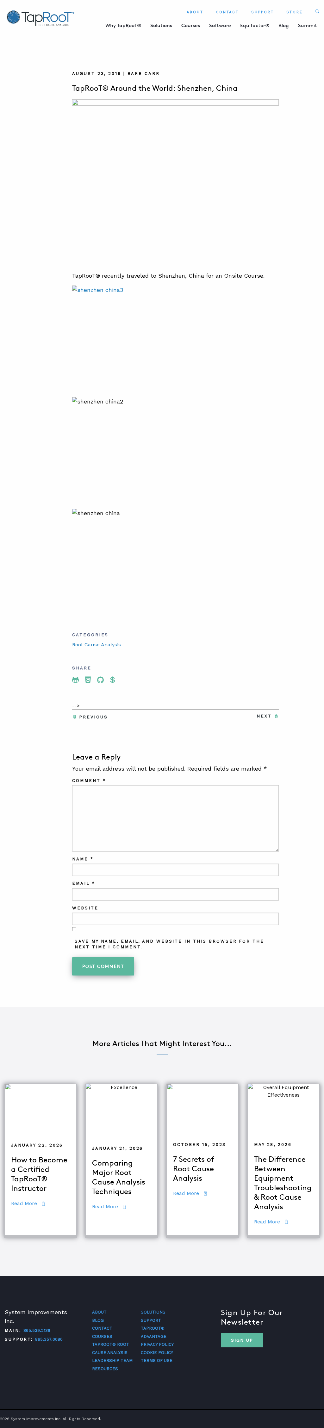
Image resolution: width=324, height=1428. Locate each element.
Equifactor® (254, 25)
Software (220, 25)
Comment (89, 780)
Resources (105, 1368)
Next (264, 716)
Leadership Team (112, 1360)
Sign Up (242, 1340)
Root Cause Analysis (96, 645)
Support (262, 12)
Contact (227, 12)
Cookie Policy (157, 1352)
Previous (93, 717)
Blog (283, 25)
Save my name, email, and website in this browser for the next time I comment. (169, 944)
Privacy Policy (157, 1344)
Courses (190, 25)
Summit (307, 25)
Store (294, 12)
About (195, 12)
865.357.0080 (49, 1339)
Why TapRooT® (123, 25)
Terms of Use (156, 1360)
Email (83, 883)
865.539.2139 (36, 1330)
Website (85, 908)
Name (82, 859)
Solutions (161, 25)
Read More (28, 1204)
